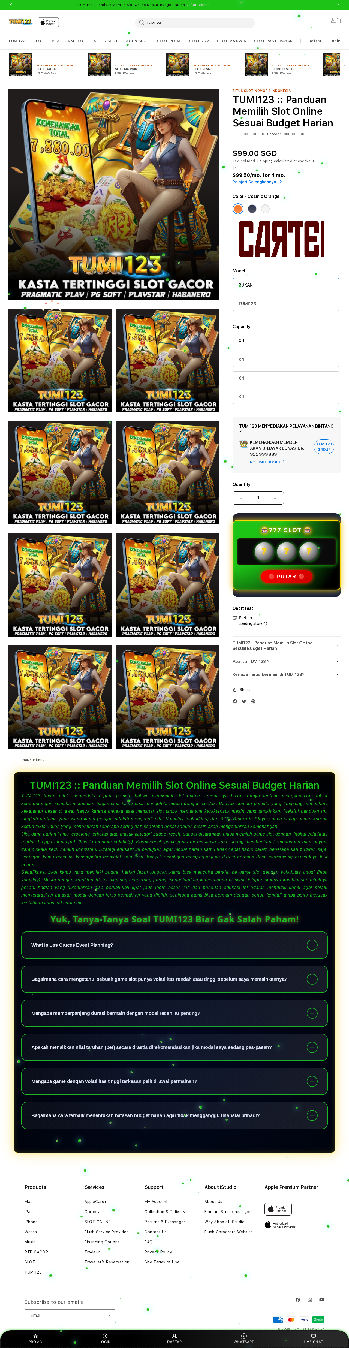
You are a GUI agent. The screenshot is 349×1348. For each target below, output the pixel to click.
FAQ (149, 1242)
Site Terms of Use (162, 1262)
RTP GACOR (36, 1252)
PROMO (36, 1342)
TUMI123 (17, 41)
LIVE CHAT (313, 1342)
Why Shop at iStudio (224, 1222)
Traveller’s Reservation (107, 1262)
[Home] (20, 21)
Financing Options (102, 1242)
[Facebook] (236, 703)
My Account (156, 1201)
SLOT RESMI (169, 41)
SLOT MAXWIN (232, 41)
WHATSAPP (244, 1342)
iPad (29, 1212)
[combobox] (195, 23)
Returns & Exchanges (165, 1222)
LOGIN (105, 1342)
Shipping (265, 161)
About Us (213, 1201)
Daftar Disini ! (197, 5)
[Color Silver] (265, 208)
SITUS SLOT (106, 41)
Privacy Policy (158, 1252)
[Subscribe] (109, 1316)
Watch (31, 1232)
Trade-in (93, 1252)
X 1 (242, 340)
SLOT (38, 41)
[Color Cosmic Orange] (238, 208)
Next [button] (338, 5)
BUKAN (246, 285)
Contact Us (156, 1232)
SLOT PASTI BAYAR (273, 41)
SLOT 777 (199, 41)
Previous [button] (11, 5)
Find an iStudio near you (228, 1212)
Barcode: (275, 134)
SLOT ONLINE (98, 1222)
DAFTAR (174, 1342)
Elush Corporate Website (228, 1232)
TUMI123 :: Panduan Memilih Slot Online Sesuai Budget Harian (143, 5)
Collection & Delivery (165, 1212)
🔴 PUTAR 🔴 (287, 576)
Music (30, 1242)
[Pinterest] (254, 703)
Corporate (94, 1212)
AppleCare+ (96, 1201)
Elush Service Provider (106, 1232)
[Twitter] (245, 703)
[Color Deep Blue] (252, 208)
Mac (29, 1201)
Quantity (242, 484)
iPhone (31, 1222)
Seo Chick (316, 1329)
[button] (17, 41)
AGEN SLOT (137, 41)
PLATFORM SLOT (69, 41)
